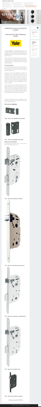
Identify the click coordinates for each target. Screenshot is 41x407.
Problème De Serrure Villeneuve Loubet (18, 6)
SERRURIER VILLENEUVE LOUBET (8, 0)
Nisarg (28, 405)
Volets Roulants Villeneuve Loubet (6, 6)
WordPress (22, 405)
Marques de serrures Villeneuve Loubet (30, 6)
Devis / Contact (4, 8)
